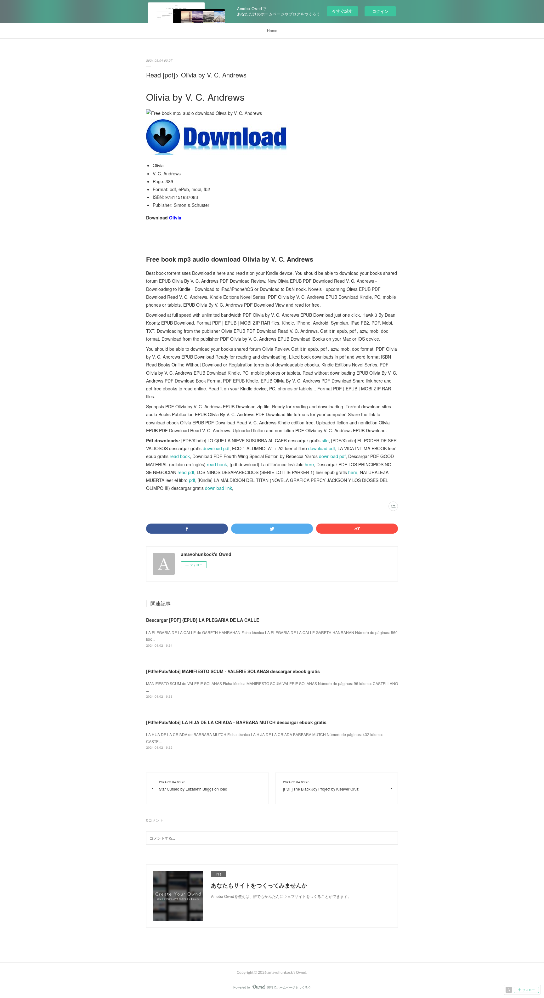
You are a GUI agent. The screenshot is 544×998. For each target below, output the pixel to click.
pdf (192, 480)
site (325, 440)
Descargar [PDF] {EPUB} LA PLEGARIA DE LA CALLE (202, 620)
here (309, 464)
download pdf (216, 448)
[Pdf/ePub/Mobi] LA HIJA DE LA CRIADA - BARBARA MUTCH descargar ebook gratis (236, 722)
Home (272, 30)
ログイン (380, 11)
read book (180, 456)
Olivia (175, 217)
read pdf (186, 472)
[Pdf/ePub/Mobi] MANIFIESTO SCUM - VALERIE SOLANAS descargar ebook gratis (233, 671)
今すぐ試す (342, 11)
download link (218, 488)
